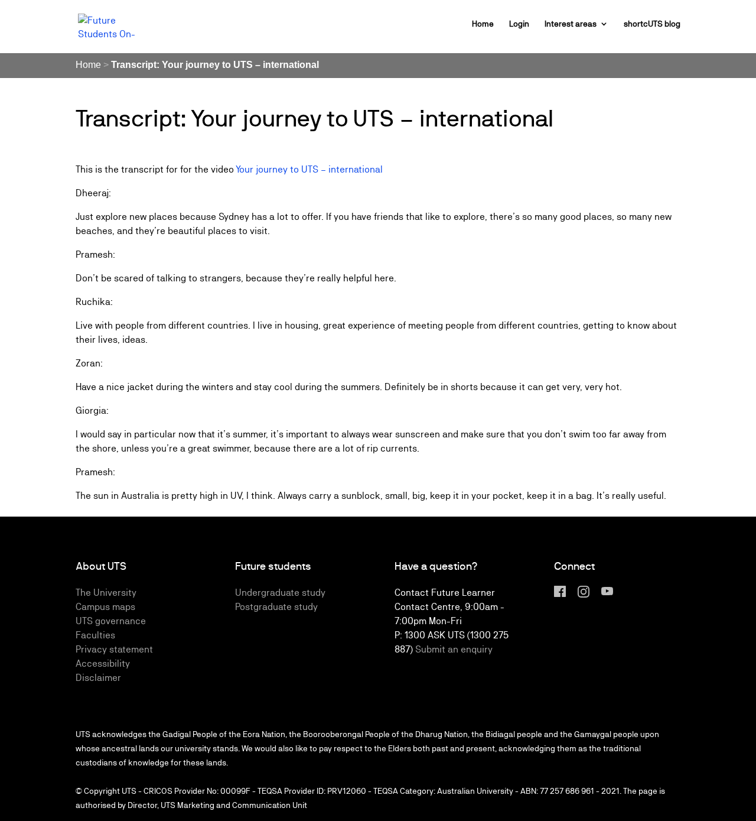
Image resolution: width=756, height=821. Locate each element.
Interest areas (571, 24)
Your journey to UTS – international (309, 169)
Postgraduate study (276, 606)
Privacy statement (114, 649)
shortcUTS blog (652, 24)
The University (106, 592)
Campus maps (105, 606)
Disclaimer (98, 677)
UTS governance (111, 621)
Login (519, 24)
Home (483, 24)
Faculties (95, 635)
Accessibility (103, 663)
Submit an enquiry (454, 649)
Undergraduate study (280, 592)
